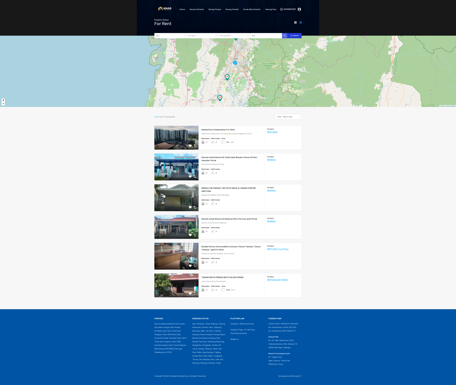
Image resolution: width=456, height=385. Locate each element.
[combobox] (170, 35)
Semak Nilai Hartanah (251, 9)
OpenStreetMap (450, 106)
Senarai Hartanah (197, 9)
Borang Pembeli (232, 9)
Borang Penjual (215, 9)
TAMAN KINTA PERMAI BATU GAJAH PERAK (223, 277)
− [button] (3, 103)
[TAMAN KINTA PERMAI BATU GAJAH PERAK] (227, 77)
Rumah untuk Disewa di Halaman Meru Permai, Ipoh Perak (229, 219)
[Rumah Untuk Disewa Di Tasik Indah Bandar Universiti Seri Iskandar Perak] (219, 98)
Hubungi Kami (270, 9)
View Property (176, 145)
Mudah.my (234, 339)
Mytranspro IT (296, 376)
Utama (182, 9)
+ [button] (3, 100)
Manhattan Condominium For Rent (218, 129)
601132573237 (290, 9)
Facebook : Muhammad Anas (242, 324)
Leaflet (442, 106)
